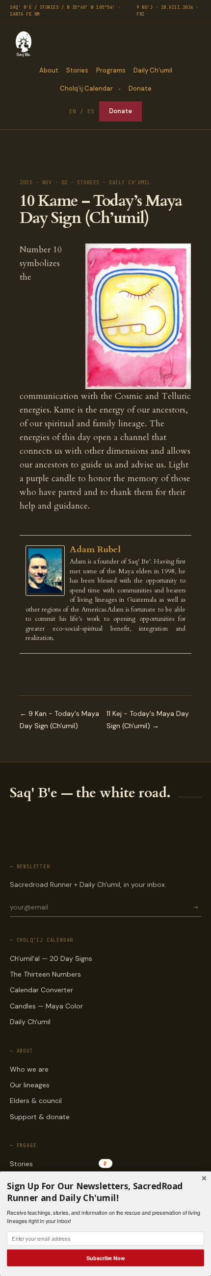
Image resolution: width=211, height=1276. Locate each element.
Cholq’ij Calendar (86, 88)
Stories (77, 70)
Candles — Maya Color (46, 1006)
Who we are (29, 1069)
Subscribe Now (105, 1257)
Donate (140, 88)
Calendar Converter (41, 989)
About (48, 70)
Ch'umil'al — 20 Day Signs (51, 958)
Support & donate (40, 1116)
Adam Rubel (95, 549)
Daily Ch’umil (152, 70)
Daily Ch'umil (30, 1021)
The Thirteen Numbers (45, 974)
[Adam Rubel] (48, 570)
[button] (105, 1192)
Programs (111, 70)
